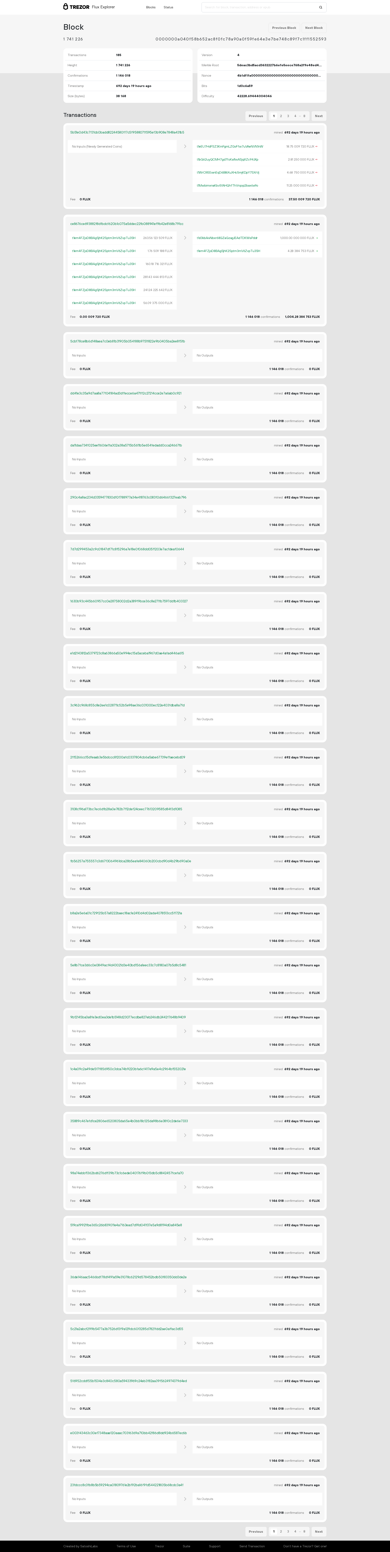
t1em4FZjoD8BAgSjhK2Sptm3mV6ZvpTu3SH (103, 238)
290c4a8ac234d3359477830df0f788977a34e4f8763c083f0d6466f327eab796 (128, 497)
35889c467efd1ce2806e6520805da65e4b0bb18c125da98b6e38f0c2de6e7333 (129, 1121)
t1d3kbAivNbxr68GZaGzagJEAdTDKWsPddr (227, 238)
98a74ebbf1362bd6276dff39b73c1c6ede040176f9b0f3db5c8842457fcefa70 (127, 1173)
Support (215, 1546)
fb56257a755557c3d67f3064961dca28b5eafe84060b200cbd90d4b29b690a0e (130, 861)
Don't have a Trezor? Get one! (305, 1546)
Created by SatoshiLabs (80, 1546)
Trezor (159, 1546)
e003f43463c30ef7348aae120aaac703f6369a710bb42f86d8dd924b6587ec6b (128, 1433)
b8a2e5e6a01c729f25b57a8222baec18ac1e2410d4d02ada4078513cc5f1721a (126, 913)
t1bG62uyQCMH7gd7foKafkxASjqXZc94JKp (227, 159)
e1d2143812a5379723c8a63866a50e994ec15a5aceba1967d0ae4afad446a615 (127, 653)
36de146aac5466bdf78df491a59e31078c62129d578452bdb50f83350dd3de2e (128, 1277)
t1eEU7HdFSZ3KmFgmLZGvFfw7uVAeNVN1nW (230, 146)
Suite (186, 1546)
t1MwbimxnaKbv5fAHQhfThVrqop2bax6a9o (227, 186)
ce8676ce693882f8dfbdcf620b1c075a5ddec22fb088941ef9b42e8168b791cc (126, 224)
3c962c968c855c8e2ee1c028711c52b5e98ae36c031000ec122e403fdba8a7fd (127, 705)
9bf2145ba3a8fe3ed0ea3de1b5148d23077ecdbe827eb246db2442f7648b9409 (128, 1017)
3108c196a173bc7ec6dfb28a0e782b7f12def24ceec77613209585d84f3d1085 (126, 809)
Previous (256, 116)
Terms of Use (126, 1546)
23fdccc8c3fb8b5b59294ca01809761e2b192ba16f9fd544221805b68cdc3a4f (126, 1485)
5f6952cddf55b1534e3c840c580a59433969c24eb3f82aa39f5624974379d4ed (128, 1381)
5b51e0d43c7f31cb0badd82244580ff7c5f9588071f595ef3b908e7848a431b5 (127, 132)
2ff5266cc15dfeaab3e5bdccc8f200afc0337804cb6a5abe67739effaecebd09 (127, 757)
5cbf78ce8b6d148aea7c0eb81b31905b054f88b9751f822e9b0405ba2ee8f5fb (127, 341)
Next (319, 116)
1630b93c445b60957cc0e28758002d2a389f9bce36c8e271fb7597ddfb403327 (129, 601)
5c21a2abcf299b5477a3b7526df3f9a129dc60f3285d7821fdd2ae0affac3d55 (126, 1329)
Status (168, 7)
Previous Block (284, 28)
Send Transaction (252, 1546)
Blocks (151, 7)
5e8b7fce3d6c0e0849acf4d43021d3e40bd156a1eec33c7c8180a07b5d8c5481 (128, 965)
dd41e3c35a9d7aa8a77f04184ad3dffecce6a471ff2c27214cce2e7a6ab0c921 (125, 393)
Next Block (314, 28)
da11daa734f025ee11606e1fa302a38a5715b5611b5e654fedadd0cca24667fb (126, 445)
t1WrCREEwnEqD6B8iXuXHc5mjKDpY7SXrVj (228, 173)
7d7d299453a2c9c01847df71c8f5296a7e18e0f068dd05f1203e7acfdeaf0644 (127, 549)
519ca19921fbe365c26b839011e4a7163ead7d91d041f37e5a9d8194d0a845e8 (126, 1225)
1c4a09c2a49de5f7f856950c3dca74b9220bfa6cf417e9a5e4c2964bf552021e (128, 1069)
